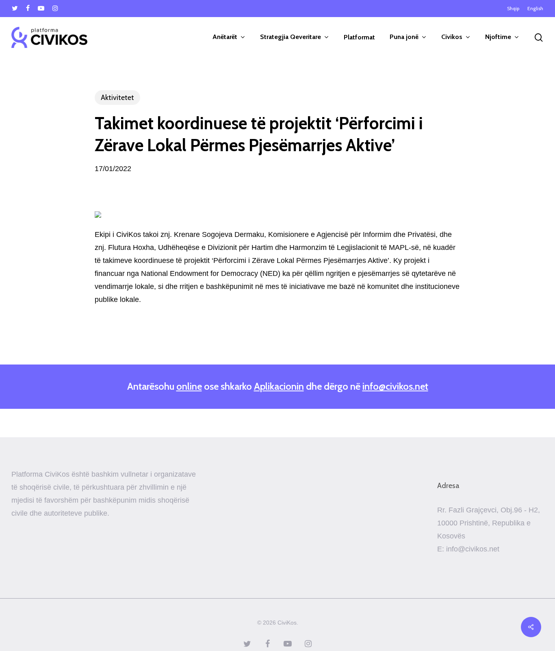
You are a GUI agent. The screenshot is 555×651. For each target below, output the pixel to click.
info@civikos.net (395, 386)
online (189, 386)
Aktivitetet (117, 97)
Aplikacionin (279, 386)
